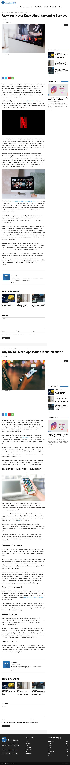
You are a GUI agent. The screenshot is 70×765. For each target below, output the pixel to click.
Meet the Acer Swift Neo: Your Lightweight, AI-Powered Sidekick (8, 305)
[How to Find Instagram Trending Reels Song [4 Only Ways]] (58, 90)
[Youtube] (15, 282)
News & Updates (8, 12)
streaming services (28, 101)
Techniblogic (5, 19)
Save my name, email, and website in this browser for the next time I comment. (20, 335)
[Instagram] (6, 753)
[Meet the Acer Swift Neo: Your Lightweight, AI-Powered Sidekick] (8, 298)
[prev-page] (49, 76)
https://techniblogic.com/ (15, 276)
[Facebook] (3, 78)
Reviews (18, 302)
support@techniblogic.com (12, 749)
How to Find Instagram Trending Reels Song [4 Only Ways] (58, 98)
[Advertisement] (23, 65)
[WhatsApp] (12, 78)
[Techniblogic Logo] (8, 2)
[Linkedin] (9, 753)
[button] (66, 2)
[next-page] (51, 76)
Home (3, 12)
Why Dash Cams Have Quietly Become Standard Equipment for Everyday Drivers (38, 305)
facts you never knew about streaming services (21, 201)
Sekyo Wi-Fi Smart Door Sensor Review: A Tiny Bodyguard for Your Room (22, 305)
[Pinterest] (9, 78)
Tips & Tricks (34, 302)
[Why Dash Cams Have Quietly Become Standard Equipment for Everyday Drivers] (38, 298)
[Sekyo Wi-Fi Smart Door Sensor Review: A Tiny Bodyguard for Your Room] (23, 298)
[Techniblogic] (6, 278)
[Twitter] (6, 78)
